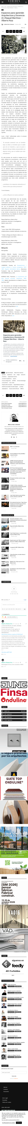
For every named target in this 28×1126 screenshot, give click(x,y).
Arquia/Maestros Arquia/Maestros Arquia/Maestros (23, 405)
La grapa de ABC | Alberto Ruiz (17, 547)
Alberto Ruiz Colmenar (9, 24)
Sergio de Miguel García (14, 1055)
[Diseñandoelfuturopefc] (14, 862)
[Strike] (8, 609)
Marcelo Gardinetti (13, 1036)
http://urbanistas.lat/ (11, 1052)
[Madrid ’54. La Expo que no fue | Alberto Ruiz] (5, 563)
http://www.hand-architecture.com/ (14, 1058)
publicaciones (4, 450)
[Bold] (3, 609)
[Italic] (4, 609)
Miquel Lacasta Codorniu (14, 991)
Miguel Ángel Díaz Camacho (15, 1004)
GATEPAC (14, 380)
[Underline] (6, 609)
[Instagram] (11, 436)
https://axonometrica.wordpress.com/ (14, 994)
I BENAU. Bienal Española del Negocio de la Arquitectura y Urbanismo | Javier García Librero (17, 462)
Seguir (24, 714)
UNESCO (22, 388)
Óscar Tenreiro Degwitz (14, 1023)
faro (5, 6)
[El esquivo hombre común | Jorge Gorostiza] (5, 480)
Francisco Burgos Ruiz (6, 380)
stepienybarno (5, 388)
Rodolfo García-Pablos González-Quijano (10, 386)
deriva (3, 472)
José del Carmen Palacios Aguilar (16, 1042)
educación (23, 374)
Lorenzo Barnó (5, 382)
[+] (20, 609)
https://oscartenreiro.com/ (12, 1026)
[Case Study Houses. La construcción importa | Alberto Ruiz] (5, 535)
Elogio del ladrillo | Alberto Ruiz (17, 526)
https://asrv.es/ (10, 1032)
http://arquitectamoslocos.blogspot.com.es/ (15, 1000)
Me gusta (23, 711)
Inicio (2, 6)
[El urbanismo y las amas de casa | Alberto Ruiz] (5, 570)
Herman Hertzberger (21, 380)
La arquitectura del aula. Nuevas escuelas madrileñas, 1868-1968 (14, 278)
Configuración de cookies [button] (8, 1122)
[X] (10, 31)
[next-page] (5, 511)
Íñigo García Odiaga (13, 1016)
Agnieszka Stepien (9, 372)
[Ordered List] (10, 609)
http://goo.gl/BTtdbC (7, 652)
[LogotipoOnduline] (14, 699)
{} (18, 609)
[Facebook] (7, 31)
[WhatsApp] (17, 31)
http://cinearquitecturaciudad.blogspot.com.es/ (16, 987)
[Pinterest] (14, 31)
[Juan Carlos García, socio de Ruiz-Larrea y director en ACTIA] (5, 497)
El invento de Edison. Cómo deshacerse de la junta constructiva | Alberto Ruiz (18, 520)
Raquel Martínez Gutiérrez (19, 384)
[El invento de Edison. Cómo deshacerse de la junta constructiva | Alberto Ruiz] (5, 520)
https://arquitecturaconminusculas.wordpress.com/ (14, 426)
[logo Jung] (14, 684)
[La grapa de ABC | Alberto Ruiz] (5, 549)
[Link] (16, 609)
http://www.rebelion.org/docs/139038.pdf (12, 634)
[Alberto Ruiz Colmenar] (2, 24)
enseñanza (4, 376)
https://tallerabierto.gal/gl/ (12, 1013)
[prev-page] (2, 511)
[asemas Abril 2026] (14, 764)
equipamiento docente (12, 376)
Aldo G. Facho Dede (13, 1049)
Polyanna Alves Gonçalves (7, 384)
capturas (3, 457)
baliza (3, 499)
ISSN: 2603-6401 (6, 1107)
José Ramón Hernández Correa (16, 997)
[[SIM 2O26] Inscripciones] (14, 892)
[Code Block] (15, 609)
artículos (3, 522)
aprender (4, 374)
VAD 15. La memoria (14, 446)
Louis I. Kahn (11, 382)
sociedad (21, 386)
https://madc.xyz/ (11, 1007)
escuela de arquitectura (6, 378)
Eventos (4, 877)
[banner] (14, 940)
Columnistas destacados (7, 980)
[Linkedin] (20, 31)
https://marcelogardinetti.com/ (13, 1039)
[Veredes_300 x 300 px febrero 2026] (14, 838)
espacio (14, 378)
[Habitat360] (14, 812)
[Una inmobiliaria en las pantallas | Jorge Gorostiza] (5, 455)
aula (14, 374)
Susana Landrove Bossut (14, 388)
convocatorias (4, 489)
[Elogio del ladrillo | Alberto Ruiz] (5, 528)
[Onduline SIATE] (14, 788)
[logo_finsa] (14, 692)
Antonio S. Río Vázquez (14, 1029)
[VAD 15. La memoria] (5, 448)
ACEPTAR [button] (19, 1122)
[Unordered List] (11, 609)
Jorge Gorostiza (12, 984)
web (17, 306)
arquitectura (9, 374)
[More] (23, 31)
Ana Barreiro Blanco (13, 1010)
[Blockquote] (13, 609)
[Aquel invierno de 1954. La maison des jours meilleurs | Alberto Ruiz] (5, 542)
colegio (18, 374)
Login (24, 599)
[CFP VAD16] (14, 916)
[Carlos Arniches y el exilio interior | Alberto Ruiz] (5, 556)
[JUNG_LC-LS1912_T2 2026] (14, 740)
